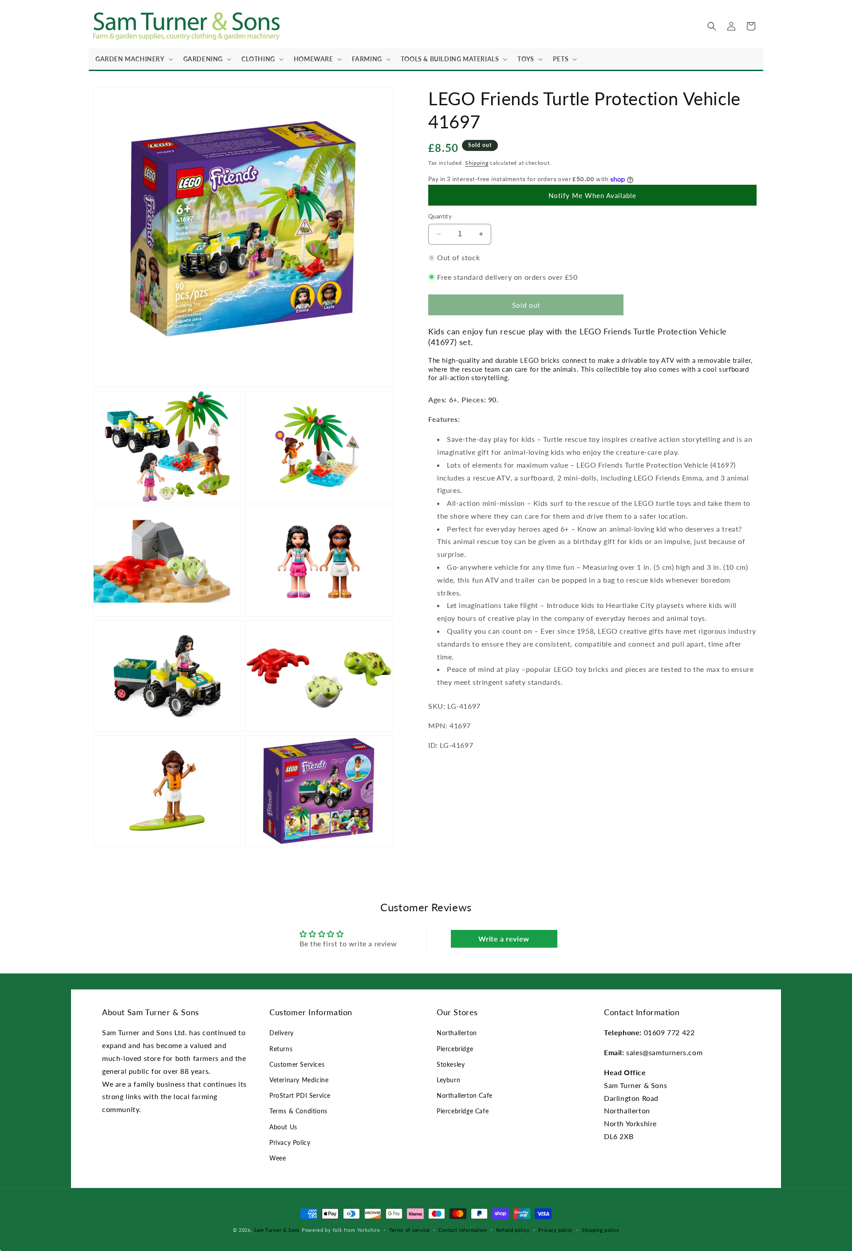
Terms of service (409, 1230)
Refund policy (513, 1230)
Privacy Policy (289, 1142)
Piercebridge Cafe (463, 1111)
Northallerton (457, 1033)
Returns (280, 1048)
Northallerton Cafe (465, 1095)
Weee (277, 1158)
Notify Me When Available (592, 195)
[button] (133, 59)
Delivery (281, 1033)
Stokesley (451, 1064)
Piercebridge (455, 1048)
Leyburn (448, 1080)
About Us (283, 1127)
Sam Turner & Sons (277, 1230)
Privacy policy (555, 1230)
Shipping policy (600, 1230)
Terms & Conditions (298, 1111)
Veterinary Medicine (298, 1080)
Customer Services (296, 1064)
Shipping (477, 162)
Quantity (440, 216)
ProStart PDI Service (300, 1095)
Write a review (503, 938)
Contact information (462, 1230)
